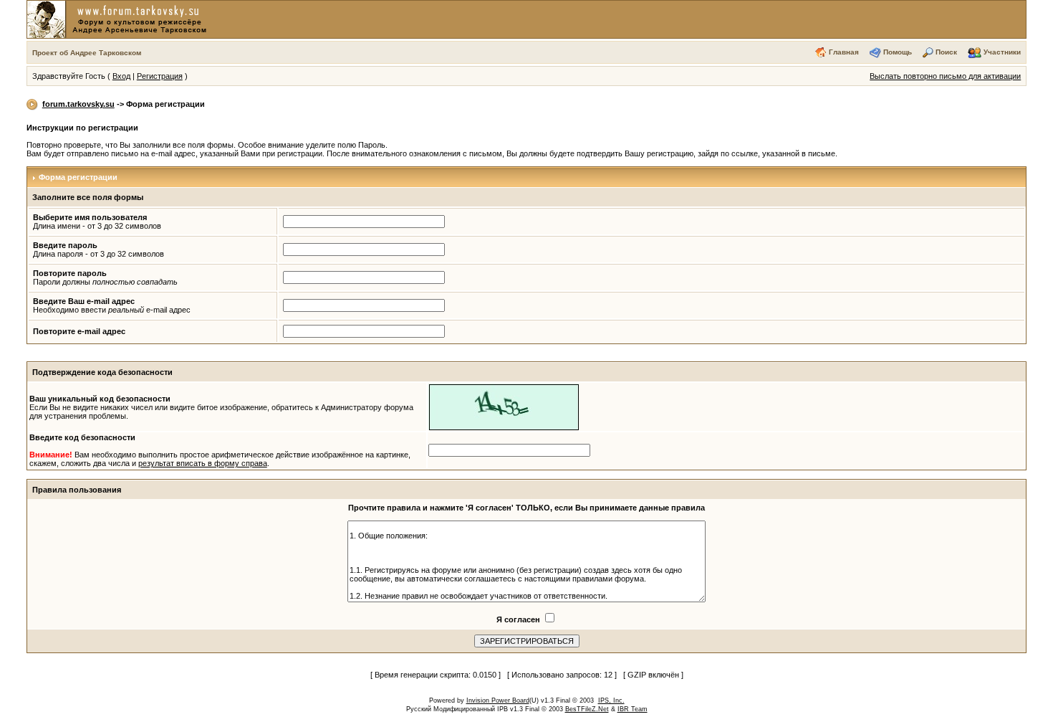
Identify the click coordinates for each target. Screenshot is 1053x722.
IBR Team (632, 709)
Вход (121, 76)
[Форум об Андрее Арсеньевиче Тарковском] (119, 18)
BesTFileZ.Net (587, 709)
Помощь (897, 52)
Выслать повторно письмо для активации (945, 76)
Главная (844, 52)
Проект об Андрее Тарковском (86, 53)
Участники (1002, 52)
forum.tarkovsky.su (78, 104)
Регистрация (160, 76)
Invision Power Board (497, 700)
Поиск (946, 52)
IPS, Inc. (611, 700)
